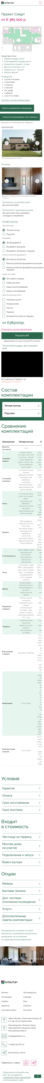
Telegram (17, 382)
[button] (20, 117)
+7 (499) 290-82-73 (16, 1044)
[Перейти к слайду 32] (31, 962)
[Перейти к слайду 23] (12, 962)
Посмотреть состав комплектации (16, 329)
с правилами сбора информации (17, 1077)
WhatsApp (6, 382)
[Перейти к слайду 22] (10, 962)
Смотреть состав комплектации (15, 100)
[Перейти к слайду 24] (14, 962)
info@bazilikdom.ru (16, 1036)
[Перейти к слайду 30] (27, 962)
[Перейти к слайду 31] (29, 962)
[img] (33, 1063)
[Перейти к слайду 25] (16, 962)
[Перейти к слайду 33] (33, 962)
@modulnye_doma (16, 1052)
